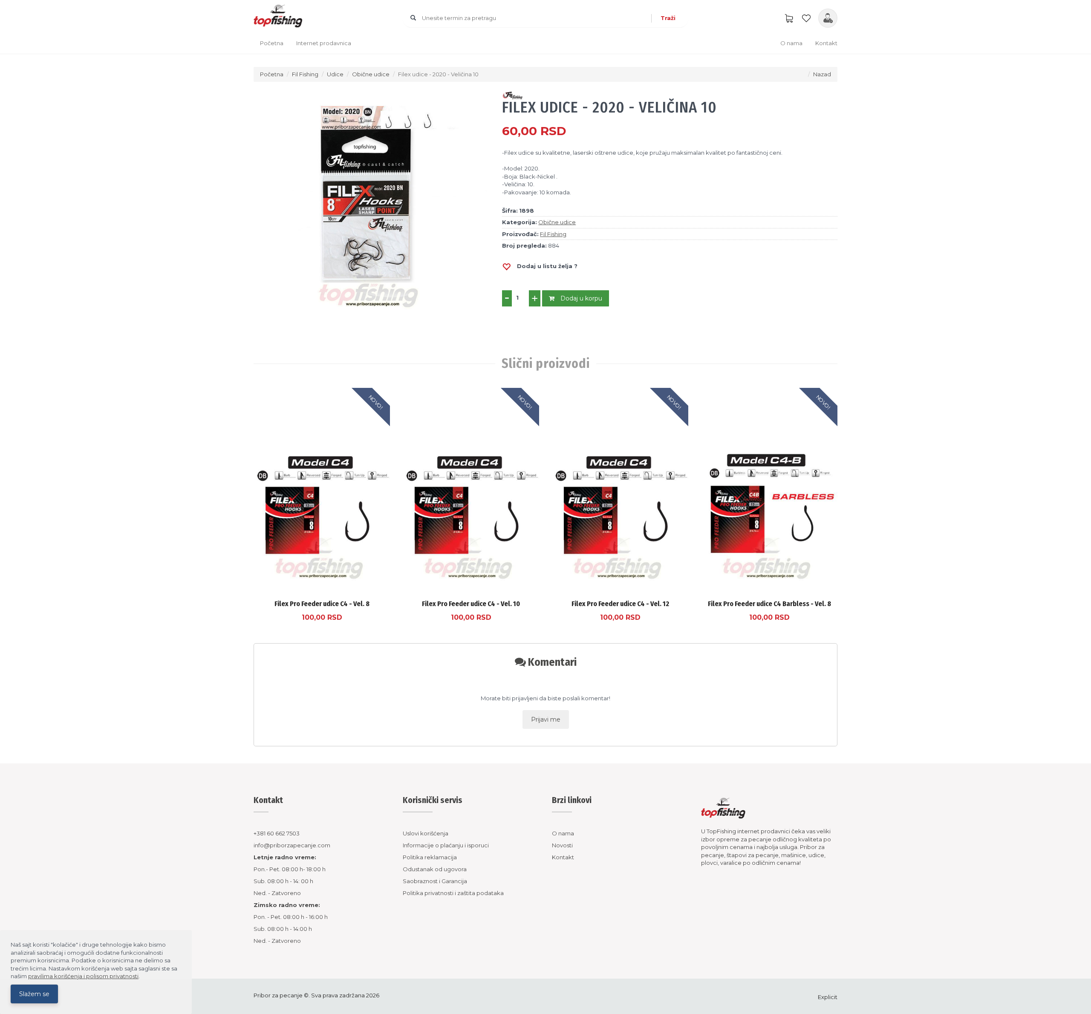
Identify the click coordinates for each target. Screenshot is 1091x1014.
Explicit (827, 997)
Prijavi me (545, 719)
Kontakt (826, 43)
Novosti (562, 845)
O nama (791, 43)
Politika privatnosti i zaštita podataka (453, 893)
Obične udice (371, 74)
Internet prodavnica (323, 43)
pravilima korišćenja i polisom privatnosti (83, 976)
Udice (335, 74)
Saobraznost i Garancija (435, 881)
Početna (271, 43)
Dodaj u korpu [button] (580, 298)
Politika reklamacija (430, 857)
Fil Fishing (305, 74)
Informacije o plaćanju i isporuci (446, 845)
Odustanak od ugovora (435, 869)
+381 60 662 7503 (277, 833)
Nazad (822, 74)
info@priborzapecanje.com (292, 845)
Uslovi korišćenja (425, 833)
